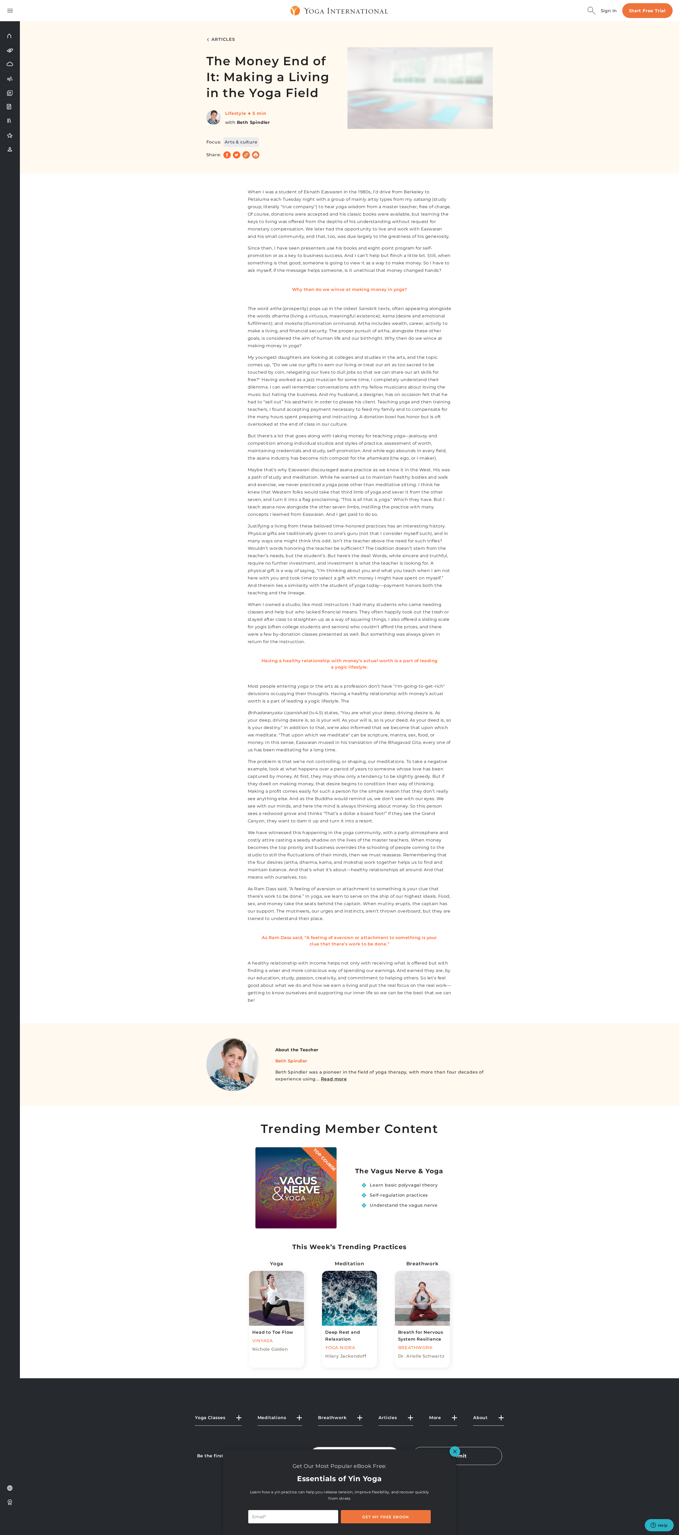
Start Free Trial (647, 10)
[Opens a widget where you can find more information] (659, 1525)
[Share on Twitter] (236, 155)
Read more (334, 1079)
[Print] (255, 155)
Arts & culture (241, 142)
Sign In (609, 10)
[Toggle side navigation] (10, 10)
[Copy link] (246, 155)
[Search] (591, 11)
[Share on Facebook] (227, 155)
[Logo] (339, 10)
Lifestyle (235, 113)
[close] (455, 1451)
